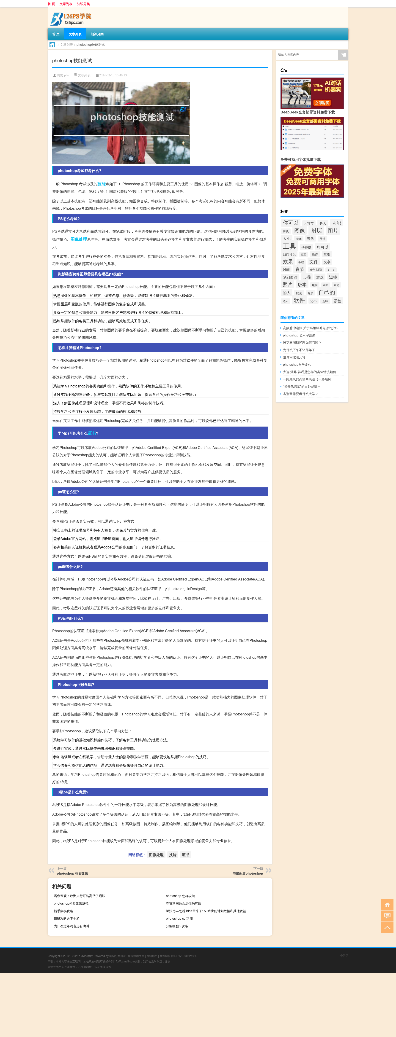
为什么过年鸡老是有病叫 (71, 926)
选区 (325, 301)
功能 (336, 223)
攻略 (327, 254)
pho (66, 75)
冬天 (323, 223)
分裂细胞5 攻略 (177, 926)
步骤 (307, 277)
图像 (299, 230)
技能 (101, 184)
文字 (327, 261)
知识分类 (83, 3)
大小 (287, 238)
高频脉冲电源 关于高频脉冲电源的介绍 (310, 327)
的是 (299, 293)
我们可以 (289, 254)
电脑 (315, 285)
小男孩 (344, 955)
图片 (333, 230)
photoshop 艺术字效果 (299, 335)
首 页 (51, 3)
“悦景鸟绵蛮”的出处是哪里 (302, 386)
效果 (288, 261)
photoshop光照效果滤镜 (71, 903)
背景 (310, 293)
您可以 (322, 247)
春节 (299, 269)
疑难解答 (165, 956)
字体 (299, 239)
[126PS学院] (72, 9)
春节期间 (316, 269)
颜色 (337, 300)
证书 (92, 433)
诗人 (285, 301)
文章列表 (66, 3)
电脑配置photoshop (248, 873)
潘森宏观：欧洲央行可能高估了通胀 (79, 895)
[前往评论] (386, 916)
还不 (313, 300)
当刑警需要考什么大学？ (300, 393)
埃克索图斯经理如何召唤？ (302, 342)
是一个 (331, 269)
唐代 (286, 231)
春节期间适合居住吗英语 (183, 903)
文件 (313, 261)
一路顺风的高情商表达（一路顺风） (308, 379)
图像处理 (79, 239)
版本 (302, 284)
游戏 (320, 277)
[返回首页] (386, 904)
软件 (299, 300)
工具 (289, 245)
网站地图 (151, 956)
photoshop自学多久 (297, 364)
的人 (287, 292)
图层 (316, 230)
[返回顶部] (386, 927)
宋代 (310, 238)
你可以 (291, 222)
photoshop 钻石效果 (72, 873)
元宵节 (309, 223)
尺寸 (322, 238)
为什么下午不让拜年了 (299, 349)
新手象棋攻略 (63, 910)
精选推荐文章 (136, 956)
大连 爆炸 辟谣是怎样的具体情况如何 (309, 371)
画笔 (336, 285)
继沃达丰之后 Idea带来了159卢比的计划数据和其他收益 (206, 910)
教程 (301, 262)
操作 (315, 254)
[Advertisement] (137, 1005)
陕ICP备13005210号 (184, 956)
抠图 (303, 254)
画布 (325, 285)
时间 (286, 269)
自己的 (327, 292)
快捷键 (306, 247)
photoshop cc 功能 (179, 918)
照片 (287, 284)
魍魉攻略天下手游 (67, 918)
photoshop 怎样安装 (180, 895)
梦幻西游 (290, 277)
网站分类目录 (117, 956)
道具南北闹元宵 (294, 357)
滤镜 (333, 277)
